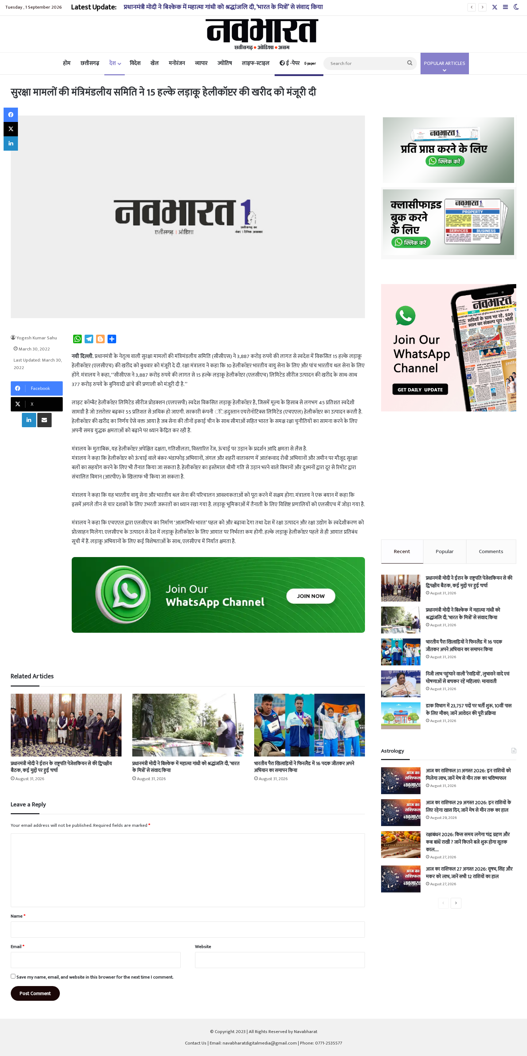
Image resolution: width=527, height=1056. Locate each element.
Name (18, 916)
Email (17, 947)
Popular (445, 551)
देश (112, 63)
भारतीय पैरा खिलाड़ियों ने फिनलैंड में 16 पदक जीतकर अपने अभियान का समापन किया (304, 766)
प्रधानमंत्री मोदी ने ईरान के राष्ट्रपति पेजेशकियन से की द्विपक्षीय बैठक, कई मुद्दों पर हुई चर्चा (61, 766)
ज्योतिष (225, 63)
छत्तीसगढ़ (90, 63)
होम (67, 63)
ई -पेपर (300, 63)
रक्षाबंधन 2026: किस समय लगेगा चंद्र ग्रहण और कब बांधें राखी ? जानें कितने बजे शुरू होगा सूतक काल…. (468, 842)
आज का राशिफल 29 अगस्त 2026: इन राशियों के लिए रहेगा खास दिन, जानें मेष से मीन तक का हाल (468, 806)
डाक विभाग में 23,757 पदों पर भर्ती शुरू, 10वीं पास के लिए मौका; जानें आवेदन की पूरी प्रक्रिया (469, 709)
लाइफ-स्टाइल (256, 63)
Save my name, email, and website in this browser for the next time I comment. (95, 977)
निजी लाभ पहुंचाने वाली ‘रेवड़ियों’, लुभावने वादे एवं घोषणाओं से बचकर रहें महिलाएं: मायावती (467, 677)
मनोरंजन (177, 63)
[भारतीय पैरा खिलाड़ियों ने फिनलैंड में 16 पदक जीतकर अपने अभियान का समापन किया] (309, 725)
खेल (155, 63)
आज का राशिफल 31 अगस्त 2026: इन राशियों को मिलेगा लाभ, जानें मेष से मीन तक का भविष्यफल (468, 774)
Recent (402, 551)
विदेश (135, 63)
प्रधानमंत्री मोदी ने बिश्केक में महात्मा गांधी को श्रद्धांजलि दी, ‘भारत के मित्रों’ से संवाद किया (223, 7)
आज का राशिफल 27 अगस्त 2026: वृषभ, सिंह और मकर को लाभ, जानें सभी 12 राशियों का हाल (469, 873)
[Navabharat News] (263, 34)
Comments (491, 551)
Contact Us (195, 1043)
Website (203, 947)
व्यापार (201, 63)
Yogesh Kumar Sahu (36, 338)
